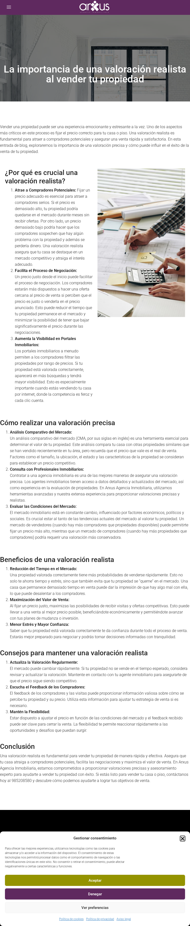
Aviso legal (124, 919)
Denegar (95, 894)
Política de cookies (71, 919)
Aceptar (95, 880)
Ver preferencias (95, 907)
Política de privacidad (100, 919)
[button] (182, 838)
